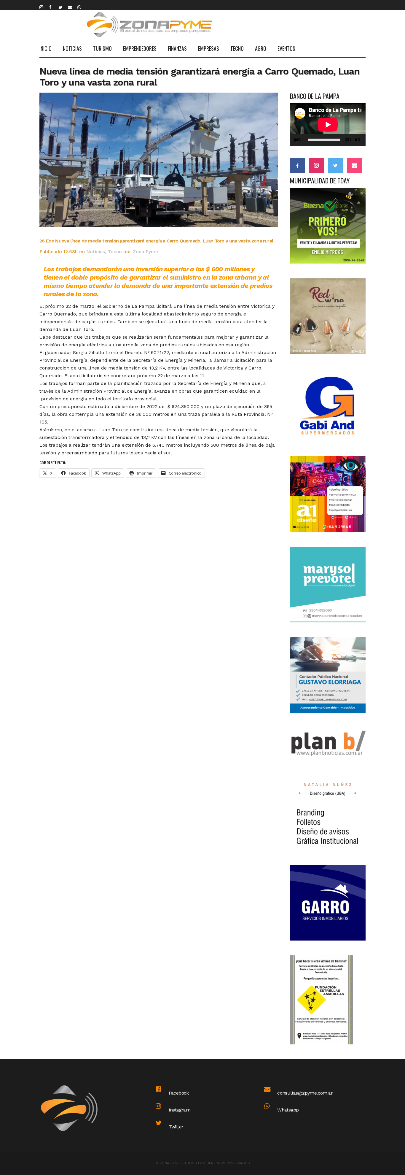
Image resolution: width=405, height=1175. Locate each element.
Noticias (95, 251)
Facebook (179, 1093)
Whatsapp (288, 1110)
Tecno (115, 251)
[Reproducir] (296, 140)
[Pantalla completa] (364, 140)
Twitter (176, 1127)
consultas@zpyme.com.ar (305, 1093)
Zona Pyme (145, 251)
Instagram (180, 1110)
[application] (328, 124)
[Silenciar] (357, 139)
